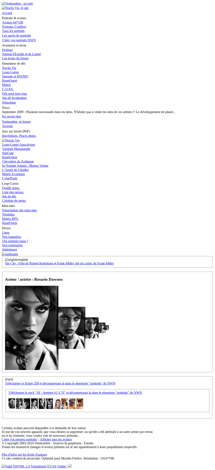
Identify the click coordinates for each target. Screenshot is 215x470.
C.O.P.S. (8, 89)
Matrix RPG (10, 218)
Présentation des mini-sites (19, 210)
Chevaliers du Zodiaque (18, 161)
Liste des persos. (13, 192)
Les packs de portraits (16, 35)
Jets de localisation (14, 98)
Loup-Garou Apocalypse (18, 144)
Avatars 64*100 (12, 22)
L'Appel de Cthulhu (15, 170)
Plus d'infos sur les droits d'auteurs (24, 454)
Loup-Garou (10, 72)
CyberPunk (9, 178)
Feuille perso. (11, 188)
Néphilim (8, 214)
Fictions (7, 50)
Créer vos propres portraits (19, 439)
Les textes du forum (15, 58)
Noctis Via (9, 68)
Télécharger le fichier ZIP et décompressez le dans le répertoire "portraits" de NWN (60, 383)
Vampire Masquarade (16, 149)
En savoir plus (11, 116)
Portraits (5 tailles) (14, 26)
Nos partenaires (12, 245)
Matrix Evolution (13, 174)
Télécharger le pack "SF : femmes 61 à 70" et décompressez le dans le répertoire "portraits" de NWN (75, 392)
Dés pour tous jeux (14, 93)
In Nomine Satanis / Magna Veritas (25, 165)
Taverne (7, 126)
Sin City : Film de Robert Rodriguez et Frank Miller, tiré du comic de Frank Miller (59, 263)
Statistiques (9, 249)
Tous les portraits (13, 31)
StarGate (8, 153)
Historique (9, 102)
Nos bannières (11, 237)
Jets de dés (9, 196)
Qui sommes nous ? (15, 241)
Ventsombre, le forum (16, 121)
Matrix (6, 85)
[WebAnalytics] (70, 466)
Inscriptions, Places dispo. (19, 136)
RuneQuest (9, 80)
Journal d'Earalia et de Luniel (21, 54)
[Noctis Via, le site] (15, 8)
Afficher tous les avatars (56, 439)
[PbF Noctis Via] (11, 140)
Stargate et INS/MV (15, 76)
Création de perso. (14, 200)
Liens (5, 232)
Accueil (7, 13)
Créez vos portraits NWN (19, 40)
